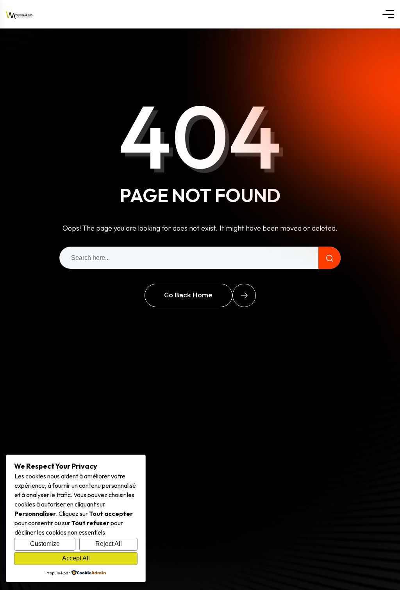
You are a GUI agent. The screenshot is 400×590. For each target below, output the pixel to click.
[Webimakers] (19, 14)
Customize (45, 543)
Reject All (108, 543)
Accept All (76, 558)
